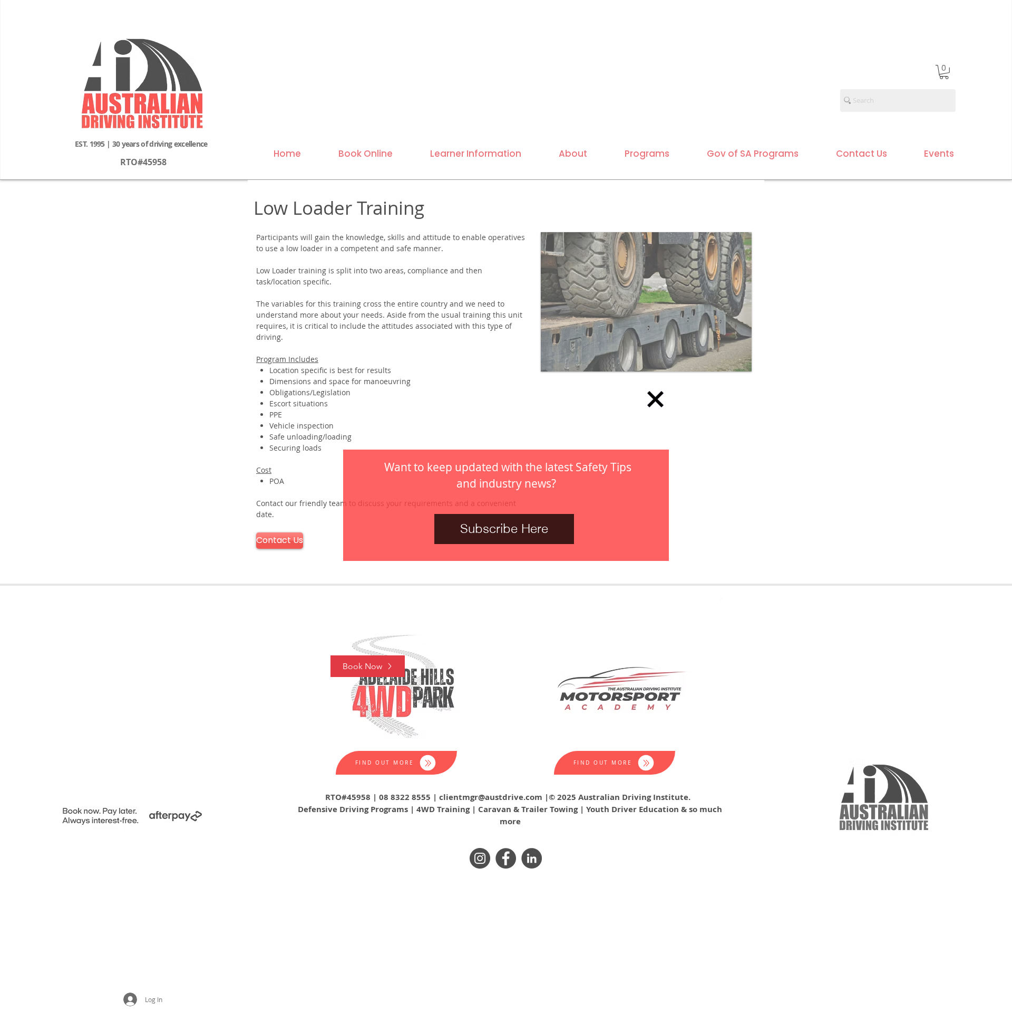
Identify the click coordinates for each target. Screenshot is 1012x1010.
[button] (655, 399)
